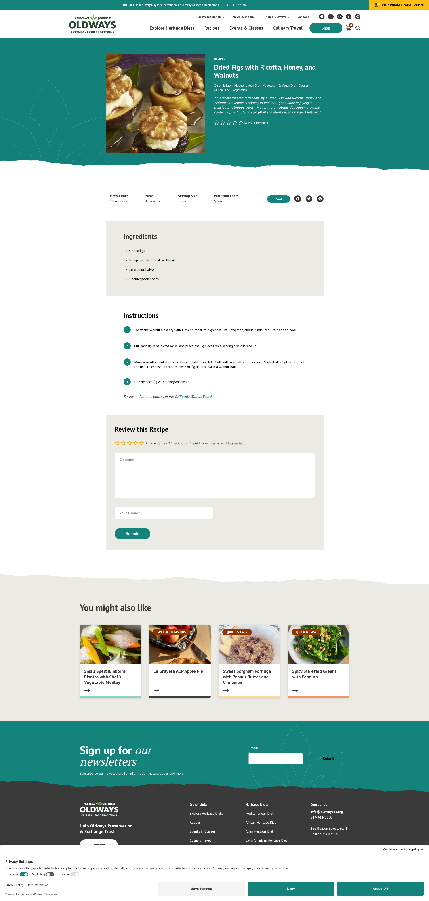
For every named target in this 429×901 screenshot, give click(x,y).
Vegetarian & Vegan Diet (279, 85)
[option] (184, 5)
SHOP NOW (238, 5)
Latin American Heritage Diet (266, 840)
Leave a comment (256, 123)
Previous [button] (115, 5)
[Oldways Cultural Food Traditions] (322, 16)
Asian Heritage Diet (260, 831)
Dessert (304, 85)
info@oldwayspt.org (326, 811)
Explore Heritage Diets (172, 28)
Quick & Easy (223, 85)
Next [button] (253, 5)
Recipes (211, 28)
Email (253, 747)
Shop (326, 28)
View (218, 201)
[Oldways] (92, 24)
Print (279, 199)
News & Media (243, 17)
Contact (303, 17)
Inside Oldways (275, 17)
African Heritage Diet (261, 822)
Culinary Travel (288, 28)
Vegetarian (240, 90)
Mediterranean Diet (247, 85)
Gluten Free (222, 90)
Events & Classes (246, 28)
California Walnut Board (193, 396)
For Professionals (209, 17)
